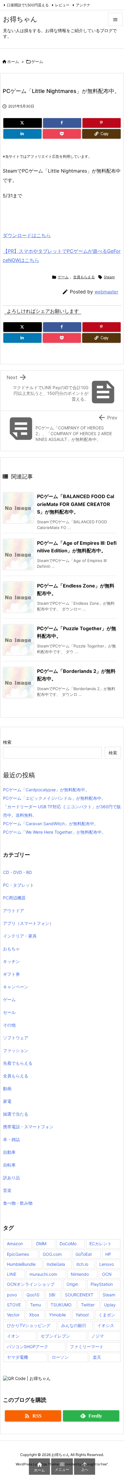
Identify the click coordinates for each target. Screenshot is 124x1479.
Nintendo (80, 1274)
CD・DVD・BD (17, 872)
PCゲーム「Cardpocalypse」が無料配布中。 (46, 789)
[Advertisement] (51, 214)
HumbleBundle (21, 1264)
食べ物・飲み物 (18, 1203)
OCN (107, 1274)
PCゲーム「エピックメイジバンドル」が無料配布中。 (54, 798)
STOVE (14, 1304)
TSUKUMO (61, 1304)
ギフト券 (11, 974)
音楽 (7, 1190)
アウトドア (13, 910)
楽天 (97, 1357)
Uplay (110, 1304)
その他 (9, 1024)
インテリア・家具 (20, 935)
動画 (7, 1088)
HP (108, 1254)
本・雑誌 (11, 1139)
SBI (52, 1294)
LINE (11, 1274)
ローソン (60, 1357)
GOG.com (52, 1254)
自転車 (9, 1164)
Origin (72, 1284)
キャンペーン (15, 986)
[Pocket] (62, 134)
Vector (13, 1314)
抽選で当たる (15, 1114)
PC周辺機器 (14, 897)
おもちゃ (11, 948)
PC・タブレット (18, 885)
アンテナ (83, 5)
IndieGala (56, 1264)
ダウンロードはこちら (27, 235)
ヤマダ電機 (17, 1357)
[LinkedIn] (22, 134)
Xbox (34, 1314)
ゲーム (37, 61)
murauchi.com (43, 1274)
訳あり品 (11, 1177)
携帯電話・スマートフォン (28, 1126)
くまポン (106, 1314)
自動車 (9, 1152)
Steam (109, 277)
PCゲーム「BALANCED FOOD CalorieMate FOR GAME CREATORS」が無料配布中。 (75, 504)
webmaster (106, 292)
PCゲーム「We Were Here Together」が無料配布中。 (54, 832)
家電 (7, 1101)
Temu (35, 1304)
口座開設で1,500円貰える (28, 5)
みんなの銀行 (73, 1325)
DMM (41, 1243)
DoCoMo (68, 1243)
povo (12, 1294)
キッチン (11, 961)
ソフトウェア (15, 1037)
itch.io (82, 1264)
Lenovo (106, 1264)
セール (9, 1012)
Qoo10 (32, 1294)
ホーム (13, 61)
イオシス (105, 1325)
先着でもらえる (18, 1063)
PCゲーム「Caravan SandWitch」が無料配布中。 (50, 823)
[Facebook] (62, 123)
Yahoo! (82, 1314)
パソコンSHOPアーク (27, 1346)
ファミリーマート (87, 1346)
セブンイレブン (55, 1335)
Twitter (88, 1304)
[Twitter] (22, 123)
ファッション (15, 1050)
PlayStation (102, 1284)
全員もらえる (84, 277)
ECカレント (100, 1243)
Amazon (15, 1243)
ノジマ (97, 1335)
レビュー (62, 5)
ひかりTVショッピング (28, 1325)
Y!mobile (57, 1314)
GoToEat (84, 1254)
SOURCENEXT (79, 1294)
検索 (7, 742)
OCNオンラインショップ (30, 1284)
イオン (13, 1335)
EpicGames (18, 1254)
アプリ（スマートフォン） (28, 923)
